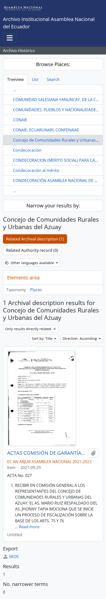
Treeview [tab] (15, 79)
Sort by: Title (42, 338)
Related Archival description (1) (35, 239)
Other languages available (32, 262)
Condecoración (27, 150)
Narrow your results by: (53, 205)
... (14, 89)
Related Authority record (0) (32, 250)
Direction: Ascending (80, 338)
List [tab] (35, 79)
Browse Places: (53, 64)
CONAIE (20, 120)
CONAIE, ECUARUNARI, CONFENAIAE (46, 130)
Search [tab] (53, 79)
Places (36, 289)
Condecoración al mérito (36, 170)
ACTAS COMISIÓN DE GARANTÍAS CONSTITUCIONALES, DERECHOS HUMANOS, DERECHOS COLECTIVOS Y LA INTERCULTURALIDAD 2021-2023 (46, 453)
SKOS (14, 556)
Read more (29, 526)
